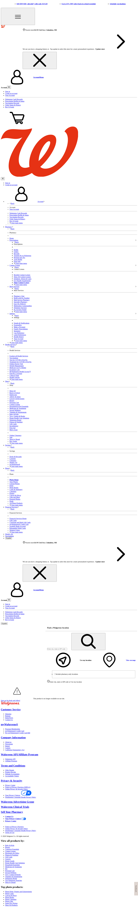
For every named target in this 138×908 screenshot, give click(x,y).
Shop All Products (11, 905)
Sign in (7, 91)
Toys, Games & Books (17, 416)
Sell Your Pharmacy (12, 812)
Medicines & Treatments (17, 408)
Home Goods (9, 861)
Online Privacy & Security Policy (16, 789)
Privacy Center (10, 785)
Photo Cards (9, 893)
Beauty (11, 401)
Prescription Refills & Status (14, 101)
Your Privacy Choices (12, 795)
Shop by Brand (14, 439)
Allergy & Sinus (15, 397)
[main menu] (18, 16)
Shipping (8, 714)
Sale (10, 437)
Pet (6, 869)
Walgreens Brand (15, 420)
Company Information (13, 737)
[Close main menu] (3, 178)
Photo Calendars (10, 899)
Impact (7, 746)
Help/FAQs (9, 718)
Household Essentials (12, 865)
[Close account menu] (9, 87)
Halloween (13, 395)
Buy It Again (9, 107)
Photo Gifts (9, 901)
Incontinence (13, 426)
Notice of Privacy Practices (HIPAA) (17, 787)
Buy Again (13, 441)
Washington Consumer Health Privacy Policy (20, 797)
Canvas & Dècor (11, 895)
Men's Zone (13, 430)
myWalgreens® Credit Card (14, 731)
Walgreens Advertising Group (17, 801)
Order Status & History (13, 105)
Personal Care (14, 402)
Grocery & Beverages (16, 399)
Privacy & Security (11, 780)
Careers (7, 748)
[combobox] (57, 649)
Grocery (8, 859)
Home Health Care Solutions (19, 418)
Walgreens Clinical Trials (15, 806)
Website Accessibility (12, 774)
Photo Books (9, 897)
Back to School (14, 393)
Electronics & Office (12, 853)
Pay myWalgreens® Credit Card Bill (17, 733)
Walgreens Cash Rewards (14, 99)
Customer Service (11, 709)
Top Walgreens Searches (13, 880)
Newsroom (9, 744)
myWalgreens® (9, 724)
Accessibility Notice (12, 776)
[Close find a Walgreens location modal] (134, 627)
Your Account (10, 95)
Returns (7, 716)
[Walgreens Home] (3, 27)
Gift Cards (13, 424)
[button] (69, 77)
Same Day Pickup (11, 903)
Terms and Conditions (13, 765)
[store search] (88, 641)
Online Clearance (15, 435)
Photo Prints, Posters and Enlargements (18, 892)
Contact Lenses (14, 404)
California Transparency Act (14, 750)
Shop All (12, 391)
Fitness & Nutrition (16, 422)
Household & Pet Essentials (18, 406)
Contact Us (9, 720)
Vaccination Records (12, 103)
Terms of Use (9, 832)
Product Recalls (10, 772)
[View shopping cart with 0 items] (17, 125)
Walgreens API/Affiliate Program (19, 754)
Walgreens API (10, 759)
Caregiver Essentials (12, 849)
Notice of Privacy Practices (14, 827)
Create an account (11, 93)
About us (8, 742)
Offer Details (9, 770)
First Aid (12, 428)
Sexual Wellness (15, 410)
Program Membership (12, 729)
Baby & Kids (14, 414)
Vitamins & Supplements (17, 412)
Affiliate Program (11, 761)
